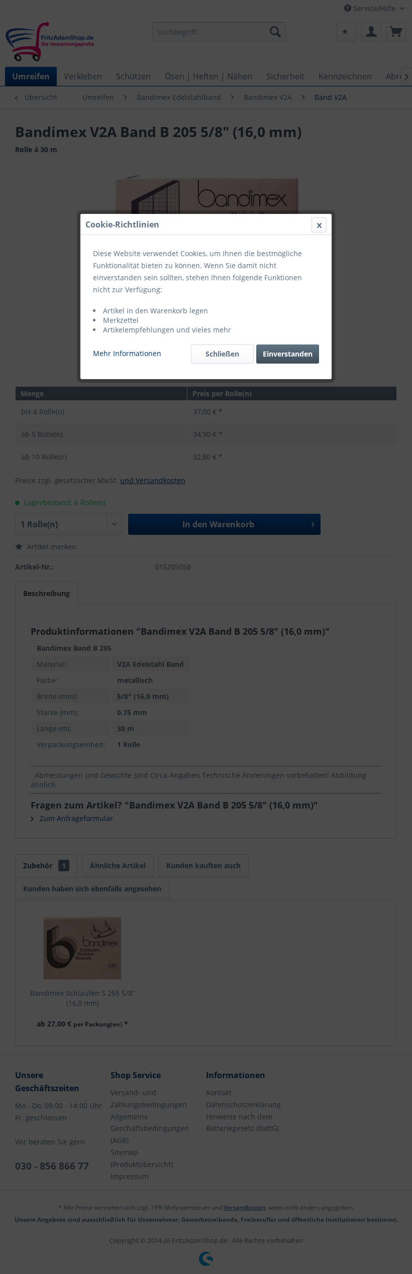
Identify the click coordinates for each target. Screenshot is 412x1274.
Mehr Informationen (127, 353)
